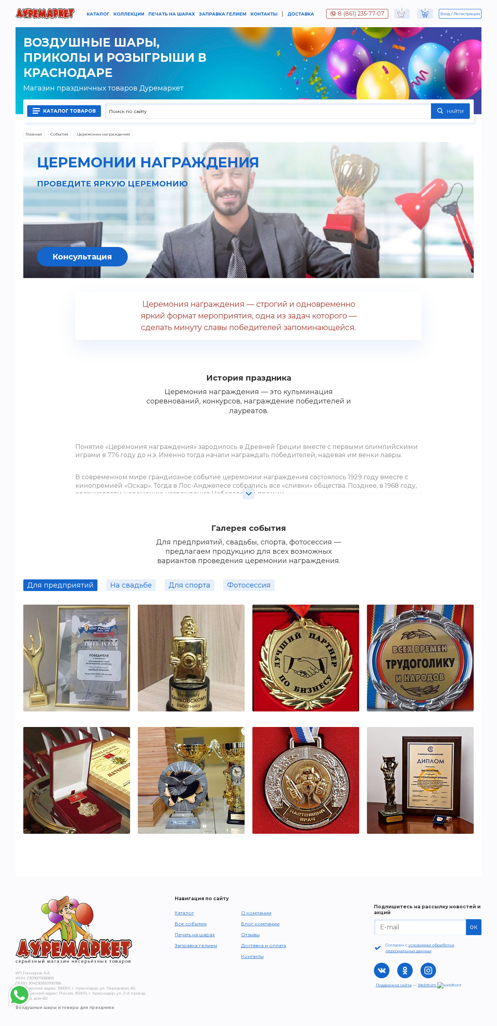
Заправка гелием (223, 14)
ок (474, 926)
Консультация (82, 256)
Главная (34, 134)
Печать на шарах (171, 14)
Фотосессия (249, 585)
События (59, 134)
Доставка (300, 14)
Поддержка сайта (394, 985)
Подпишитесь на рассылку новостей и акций (427, 909)
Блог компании (260, 924)
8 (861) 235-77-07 (361, 13)
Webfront (427, 985)
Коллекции (128, 14)
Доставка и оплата (263, 945)
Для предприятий (60, 585)
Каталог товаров (69, 111)
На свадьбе (131, 585)
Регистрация (467, 13)
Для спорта (189, 585)
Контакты (264, 14)
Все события (191, 924)
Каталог (98, 14)
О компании (256, 913)
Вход (445, 13)
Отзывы (250, 934)
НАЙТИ (455, 111)
